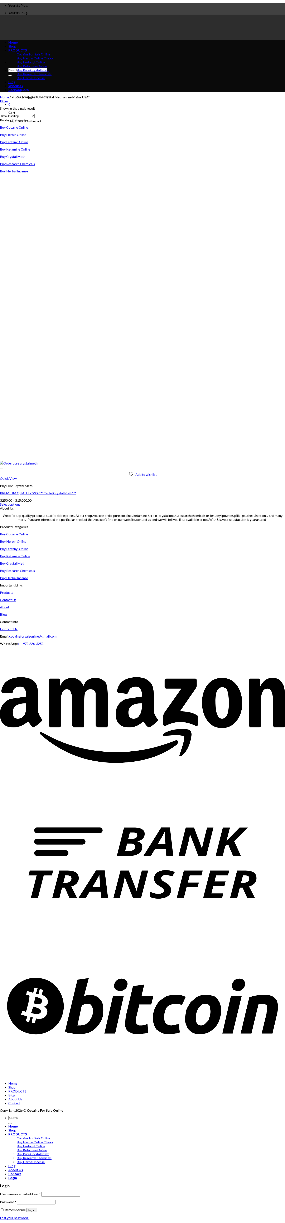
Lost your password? (14, 1218)
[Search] (10, 75)
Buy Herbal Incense (31, 78)
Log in (31, 1210)
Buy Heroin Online (13, 135)
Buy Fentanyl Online (31, 62)
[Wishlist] (1, 468)
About (4, 607)
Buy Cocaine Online (14, 127)
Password (8, 1202)
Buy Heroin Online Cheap (35, 58)
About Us (15, 86)
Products (6, 592)
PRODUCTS (17, 1091)
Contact (14, 90)
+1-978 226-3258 (31, 643)
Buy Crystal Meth (12, 156)
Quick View (8, 478)
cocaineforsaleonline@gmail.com (33, 636)
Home (4, 97)
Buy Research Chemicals (34, 74)
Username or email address (20, 1194)
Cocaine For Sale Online (33, 1138)
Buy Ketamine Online (32, 66)
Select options (10, 504)
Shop (11, 1087)
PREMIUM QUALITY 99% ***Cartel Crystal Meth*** (38, 493)
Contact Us (8, 600)
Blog (11, 82)
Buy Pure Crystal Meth (33, 70)
